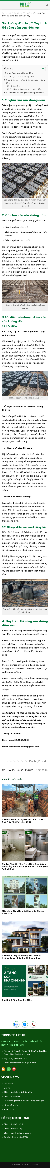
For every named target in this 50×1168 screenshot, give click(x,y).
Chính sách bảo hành (13, 1124)
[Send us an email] (3, 1069)
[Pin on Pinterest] (46, 770)
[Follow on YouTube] (14, 1069)
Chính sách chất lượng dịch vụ (17, 1133)
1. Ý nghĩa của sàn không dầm (19, 73)
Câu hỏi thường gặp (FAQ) (16, 1137)
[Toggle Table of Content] (42, 69)
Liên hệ (7, 1088)
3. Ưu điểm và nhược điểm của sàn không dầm (25, 81)
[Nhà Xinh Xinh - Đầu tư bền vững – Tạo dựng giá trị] (25, 5)
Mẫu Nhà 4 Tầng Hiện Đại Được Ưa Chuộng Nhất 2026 (23, 912)
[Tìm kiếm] (46, 5)
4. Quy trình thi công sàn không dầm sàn (25, 93)
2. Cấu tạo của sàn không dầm (20, 77)
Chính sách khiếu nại (13, 1129)
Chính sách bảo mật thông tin (18, 1092)
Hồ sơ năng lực (11, 1105)
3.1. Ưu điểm (15, 86)
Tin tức (17, 13)
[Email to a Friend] (43, 770)
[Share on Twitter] (39, 770)
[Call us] (9, 1069)
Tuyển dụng (9, 1109)
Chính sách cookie (12, 1096)
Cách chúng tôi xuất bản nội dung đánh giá (24, 1101)
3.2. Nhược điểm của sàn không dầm (25, 89)
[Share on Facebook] (36, 770)
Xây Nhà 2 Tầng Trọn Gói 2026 (17, 1000)
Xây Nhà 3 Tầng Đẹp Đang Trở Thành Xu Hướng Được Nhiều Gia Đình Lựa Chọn (22, 957)
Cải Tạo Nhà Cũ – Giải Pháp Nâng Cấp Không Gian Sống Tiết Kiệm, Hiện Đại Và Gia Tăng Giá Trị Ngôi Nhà (25, 866)
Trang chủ (6, 13)
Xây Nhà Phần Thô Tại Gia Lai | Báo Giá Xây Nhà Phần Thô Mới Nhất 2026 (23, 821)
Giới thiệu (8, 1084)
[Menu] (4, 5)
